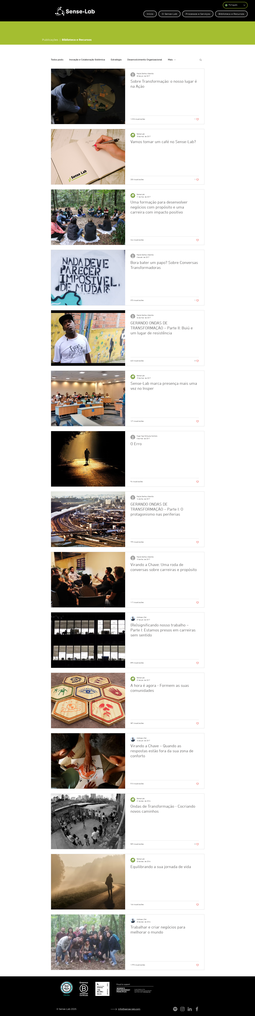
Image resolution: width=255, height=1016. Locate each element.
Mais (170, 59)
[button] (169, 14)
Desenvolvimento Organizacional (144, 59)
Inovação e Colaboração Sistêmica (87, 59)
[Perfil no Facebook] (197, 1009)
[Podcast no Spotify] (175, 1009)
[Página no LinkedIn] (190, 1009)
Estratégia (116, 59)
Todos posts (57, 59)
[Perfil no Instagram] (182, 1009)
